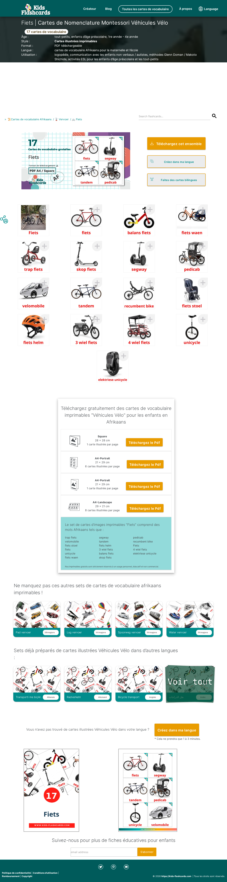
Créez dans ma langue (179, 162)
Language (205, 9)
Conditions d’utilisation (45, 873)
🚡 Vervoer (62, 119)
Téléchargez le (144, 443)
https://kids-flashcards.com (176, 876)
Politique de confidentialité (16, 873)
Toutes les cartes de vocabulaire (145, 9)
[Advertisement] (113, 85)
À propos (185, 8)
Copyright (27, 876)
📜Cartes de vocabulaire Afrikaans (30, 119)
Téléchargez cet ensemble (179, 144)
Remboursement (11, 876)
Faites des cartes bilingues (179, 180)
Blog (108, 8)
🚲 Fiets (77, 119)
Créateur (89, 8)
